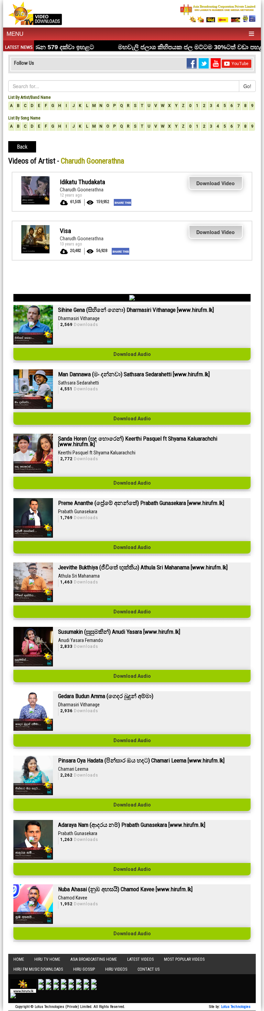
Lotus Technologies (236, 1006)
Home (18, 959)
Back (22, 147)
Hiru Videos (116, 969)
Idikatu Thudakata (82, 182)
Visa (65, 231)
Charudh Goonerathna (81, 190)
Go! (247, 86)
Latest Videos (140, 959)
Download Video (215, 183)
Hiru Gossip (84, 969)
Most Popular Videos (184, 959)
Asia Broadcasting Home (93, 959)
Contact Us (149, 969)
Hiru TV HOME (47, 959)
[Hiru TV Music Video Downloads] (35, 12)
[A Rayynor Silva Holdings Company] (218, 13)
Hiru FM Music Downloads (38, 969)
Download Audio (132, 354)
